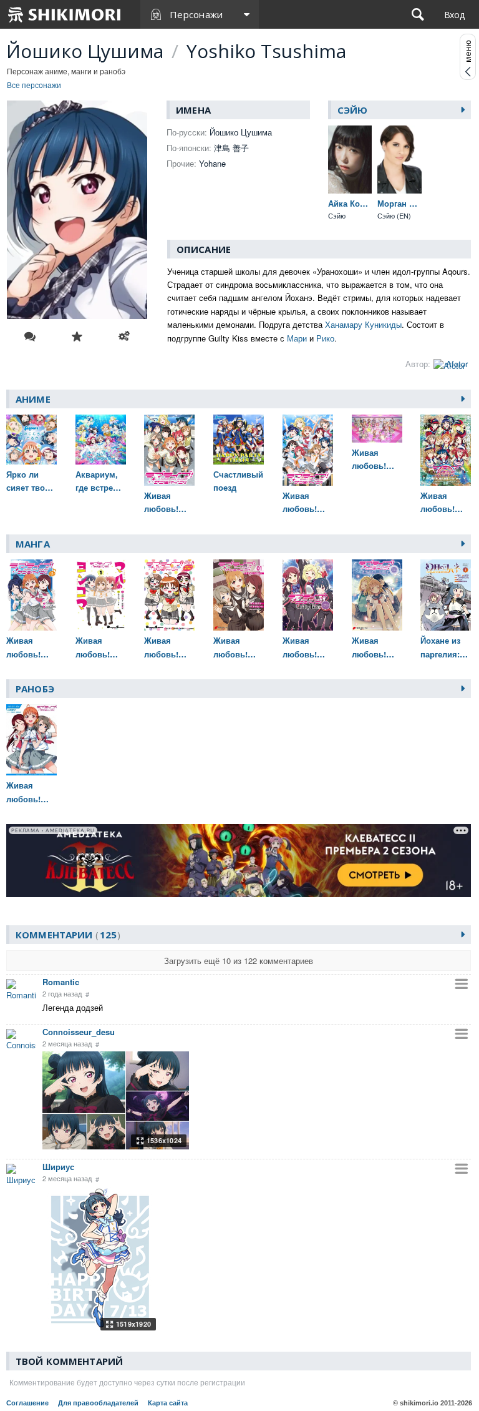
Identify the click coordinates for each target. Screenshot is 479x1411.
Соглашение (27, 1403)
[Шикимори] (65, 14)
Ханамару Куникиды (363, 324)
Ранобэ (35, 688)
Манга (33, 544)
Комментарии (66, 934)
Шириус (58, 1167)
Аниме (33, 399)
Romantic (60, 982)
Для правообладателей (98, 1403)
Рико (325, 338)
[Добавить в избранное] (77, 336)
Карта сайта (168, 1403)
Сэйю (352, 110)
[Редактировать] (124, 336)
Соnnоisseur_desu (78, 1032)
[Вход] (454, 14)
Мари (297, 338)
